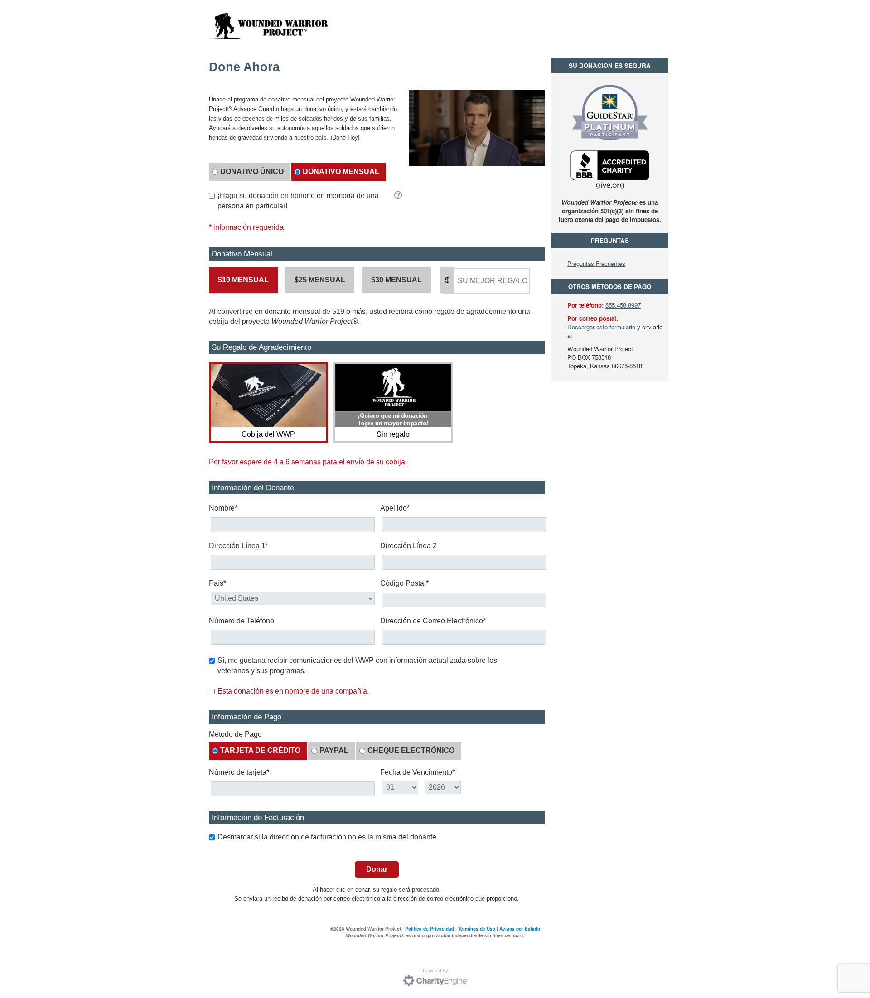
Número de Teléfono (241, 621)
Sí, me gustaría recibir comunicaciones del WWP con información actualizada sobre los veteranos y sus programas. (357, 665)
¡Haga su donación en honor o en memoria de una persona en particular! (298, 201)
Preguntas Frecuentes (596, 263)
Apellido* (395, 508)
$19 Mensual (243, 280)
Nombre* (223, 508)
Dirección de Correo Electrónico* (433, 621)
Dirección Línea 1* (238, 546)
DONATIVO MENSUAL (341, 171)
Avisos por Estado (519, 929)
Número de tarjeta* (239, 772)
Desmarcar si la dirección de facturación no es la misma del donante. (328, 837)
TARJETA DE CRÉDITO (260, 750)
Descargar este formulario (601, 327)
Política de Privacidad (429, 929)
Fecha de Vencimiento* (417, 772)
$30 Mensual (396, 280)
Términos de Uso (476, 929)
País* (217, 583)
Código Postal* (404, 583)
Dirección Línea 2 (408, 546)
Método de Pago (235, 734)
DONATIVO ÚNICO (252, 171)
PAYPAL (333, 750)
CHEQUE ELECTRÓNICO (410, 750)
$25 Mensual (320, 280)
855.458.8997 (623, 305)
